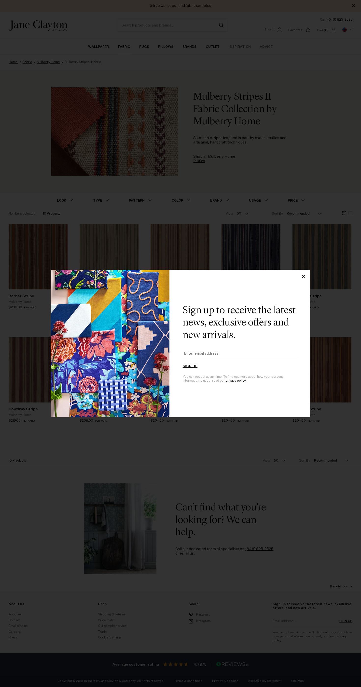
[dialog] (180, 343)
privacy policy (235, 380)
